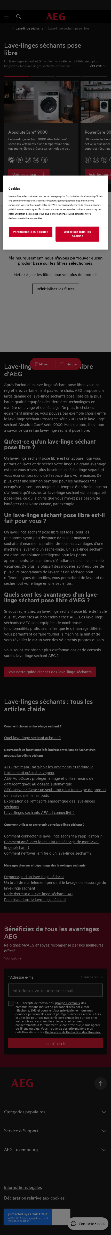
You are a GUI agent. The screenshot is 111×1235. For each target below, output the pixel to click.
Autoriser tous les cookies (77, 233)
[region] (55, 213)
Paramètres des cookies (31, 231)
